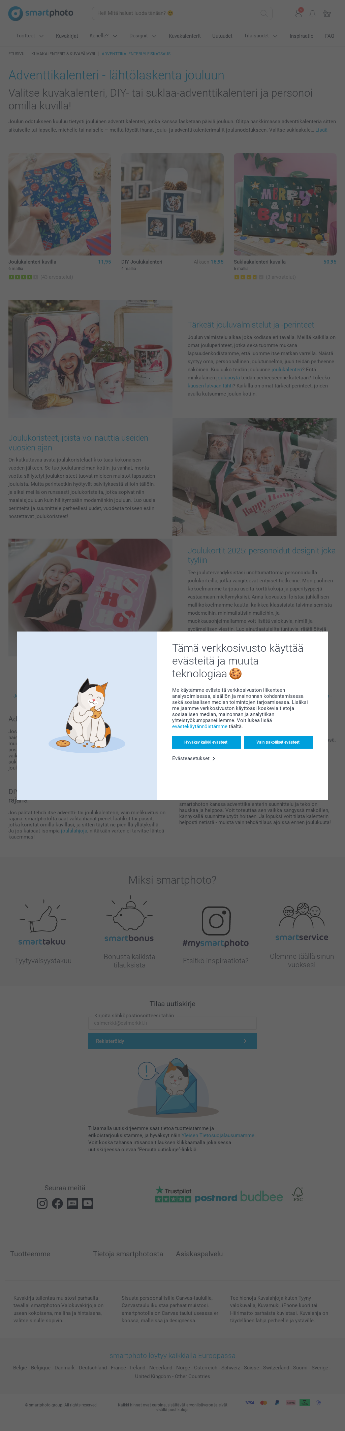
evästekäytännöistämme (199, 726)
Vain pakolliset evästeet (278, 742)
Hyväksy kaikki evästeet (205, 742)
